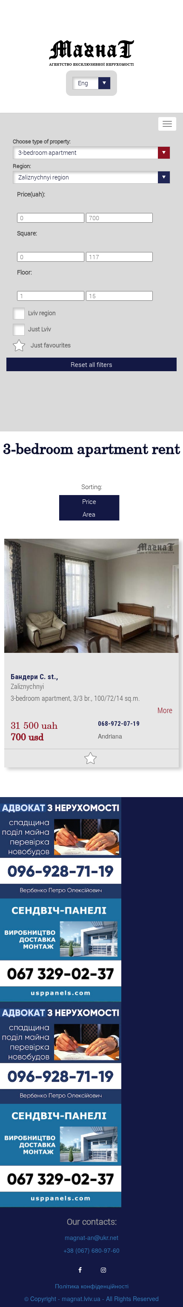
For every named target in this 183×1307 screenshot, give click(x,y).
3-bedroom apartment (47, 152)
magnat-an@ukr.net (91, 1237)
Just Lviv (39, 329)
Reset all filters (91, 364)
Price (89, 501)
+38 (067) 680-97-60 (91, 1250)
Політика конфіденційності (92, 1286)
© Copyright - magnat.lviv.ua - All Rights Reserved (91, 1298)
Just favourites (51, 345)
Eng (83, 83)
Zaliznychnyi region (43, 177)
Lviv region (42, 313)
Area (89, 514)
